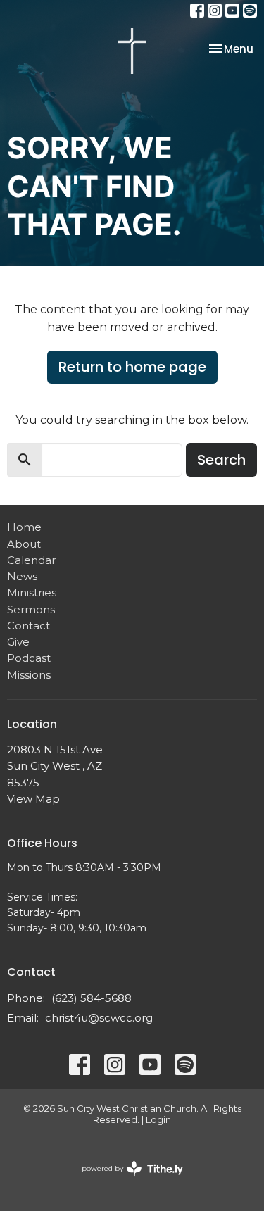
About (24, 544)
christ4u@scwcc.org (99, 1017)
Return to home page (132, 367)
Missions (29, 675)
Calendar (31, 560)
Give (18, 641)
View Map (33, 798)
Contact (28, 625)
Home (24, 527)
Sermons (31, 609)
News (22, 576)
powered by (126, 1180)
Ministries (31, 592)
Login (158, 1120)
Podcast (29, 658)
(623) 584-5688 (91, 998)
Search (221, 460)
